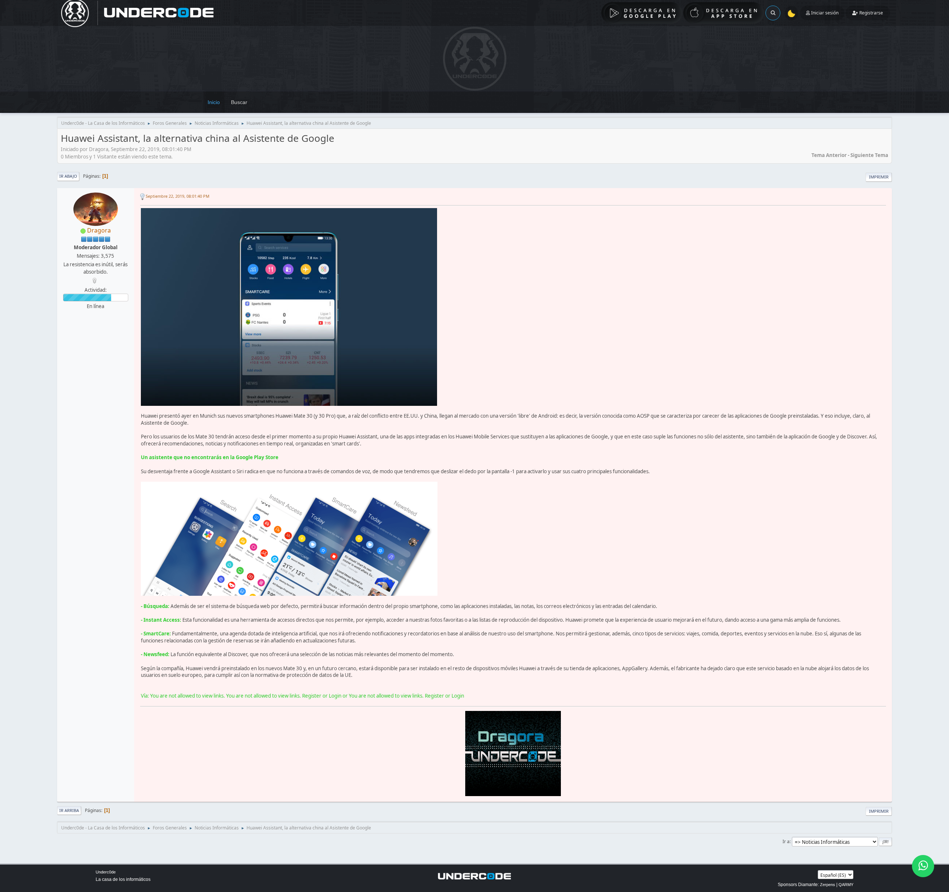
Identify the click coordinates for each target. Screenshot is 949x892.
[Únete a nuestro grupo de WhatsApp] (923, 866)
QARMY (846, 884)
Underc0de (106, 872)
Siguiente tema (869, 155)
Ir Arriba (69, 810)
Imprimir (879, 177)
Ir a (786, 841)
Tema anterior (829, 155)
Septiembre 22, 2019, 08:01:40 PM (177, 196)
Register (311, 695)
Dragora (99, 230)
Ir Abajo (68, 176)
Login (335, 695)
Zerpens (827, 884)
